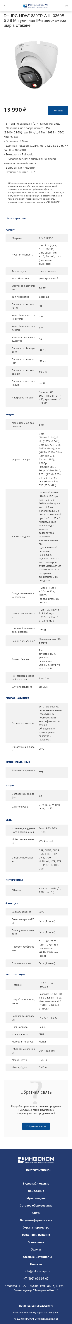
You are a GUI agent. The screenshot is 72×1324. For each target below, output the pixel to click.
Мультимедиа (36, 1198)
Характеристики (16, 218)
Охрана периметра (36, 1227)
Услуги (36, 1249)
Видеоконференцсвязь (36, 1220)
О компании (36, 1242)
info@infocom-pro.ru (38, 1271)
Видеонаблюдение (36, 1183)
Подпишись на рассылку (36, 1305)
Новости (36, 1264)
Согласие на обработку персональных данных (36, 1312)
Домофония (36, 1191)
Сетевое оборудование (36, 1205)
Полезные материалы (36, 1257)
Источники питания (36, 1235)
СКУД (36, 1213)
